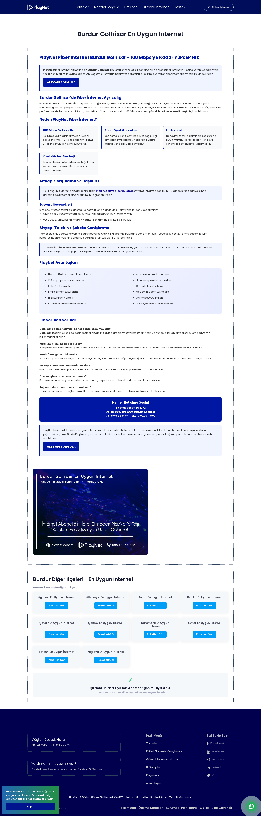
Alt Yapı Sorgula (106, 7)
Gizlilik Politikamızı (31, 799)
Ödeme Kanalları (151, 808)
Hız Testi (130, 7)
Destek (179, 7)
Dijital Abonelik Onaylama (164, 751)
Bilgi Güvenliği (222, 808)
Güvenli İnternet (155, 7)
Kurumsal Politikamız (181, 808)
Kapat (30, 806)
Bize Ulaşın (153, 783)
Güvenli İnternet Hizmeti (163, 759)
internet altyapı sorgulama (114, 191)
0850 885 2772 (136, 408)
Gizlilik (204, 808)
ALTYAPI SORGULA (61, 82)
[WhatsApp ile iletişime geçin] (251, 806)
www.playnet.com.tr (141, 412)
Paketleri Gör (56, 605)
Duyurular (152, 775)
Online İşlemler (221, 7)
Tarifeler (82, 7)
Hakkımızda (127, 808)
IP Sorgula (153, 767)
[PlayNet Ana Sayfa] (38, 7)
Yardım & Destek (89, 769)
